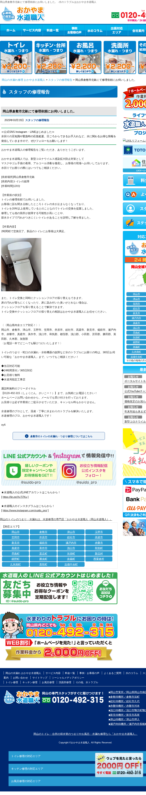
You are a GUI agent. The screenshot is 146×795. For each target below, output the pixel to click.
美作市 (43, 548)
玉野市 (99, 531)
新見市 (16, 542)
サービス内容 (32, 30)
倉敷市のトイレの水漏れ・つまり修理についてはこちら (61, 436)
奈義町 (71, 558)
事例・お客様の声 (74, 30)
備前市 (43, 542)
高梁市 (99, 537)
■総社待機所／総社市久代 (124, 701)
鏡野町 (16, 558)
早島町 (16, 553)
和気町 (99, 548)
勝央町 (43, 558)
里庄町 (43, 553)
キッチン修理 (29, 682)
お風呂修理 (48, 682)
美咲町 (43, 564)
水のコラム (96, 30)
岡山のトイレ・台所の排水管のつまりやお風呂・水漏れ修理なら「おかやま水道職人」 (85, 733)
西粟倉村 (98, 558)
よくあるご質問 (112, 673)
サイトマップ (39, 677)
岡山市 (16, 531)
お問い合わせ (20, 677)
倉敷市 (43, 531)
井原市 (43, 537)
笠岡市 (16, 537)
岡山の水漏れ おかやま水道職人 (23, 673)
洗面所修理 (65, 682)
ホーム (10, 30)
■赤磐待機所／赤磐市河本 (124, 705)
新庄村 (99, 553)
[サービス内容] (25, 30)
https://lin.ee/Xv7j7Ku (15, 496)
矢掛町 (71, 553)
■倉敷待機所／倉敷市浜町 (124, 696)
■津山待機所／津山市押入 (124, 719)
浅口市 (71, 548)
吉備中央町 (71, 564)
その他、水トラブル (87, 682)
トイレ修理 (12, 682)
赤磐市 (99, 542)
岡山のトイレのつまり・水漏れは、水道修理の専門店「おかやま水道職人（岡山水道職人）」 (56, 519)
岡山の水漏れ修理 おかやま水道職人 (23, 79)
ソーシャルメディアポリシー (68, 677)
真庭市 (16, 548)
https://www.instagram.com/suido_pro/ (25, 510)
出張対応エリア (117, 30)
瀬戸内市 (71, 542)
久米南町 (15, 564)
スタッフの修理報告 (60, 79)
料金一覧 (53, 30)
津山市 (71, 531)
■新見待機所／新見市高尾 (124, 714)
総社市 (71, 537)
